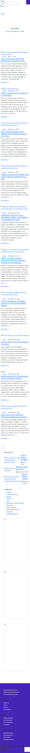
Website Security (12, 507)
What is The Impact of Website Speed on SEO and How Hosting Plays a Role (15, 176)
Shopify (5, 705)
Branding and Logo (8, 733)
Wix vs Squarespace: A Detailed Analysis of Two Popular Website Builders (13, 303)
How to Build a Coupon (25, 476)
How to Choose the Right (24, 457)
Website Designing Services (10, 690)
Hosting (9, 498)
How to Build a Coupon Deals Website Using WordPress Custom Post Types (14, 133)
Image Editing (7, 737)
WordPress (10, 511)
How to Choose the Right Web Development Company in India (13, 60)
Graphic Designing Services (10, 694)
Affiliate (9, 492)
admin (4, 56)
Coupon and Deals (12, 494)
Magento (6, 707)
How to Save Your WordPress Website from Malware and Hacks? (14, 416)
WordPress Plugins (12, 514)
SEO (8, 501)
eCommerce (7, 724)
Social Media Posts (8, 735)
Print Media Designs (9, 739)
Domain (9, 496)
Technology (10, 505)
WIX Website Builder (13, 509)
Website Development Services (11, 692)
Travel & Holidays (8, 722)
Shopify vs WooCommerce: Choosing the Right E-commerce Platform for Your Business (13, 260)
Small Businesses (8, 720)
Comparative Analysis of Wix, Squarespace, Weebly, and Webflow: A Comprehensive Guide (14, 217)
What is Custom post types (22, 468)
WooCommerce (7, 709)
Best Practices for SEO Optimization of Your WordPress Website (14, 377)
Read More (4, 82)
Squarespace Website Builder (15, 503)
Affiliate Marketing (8, 718)
